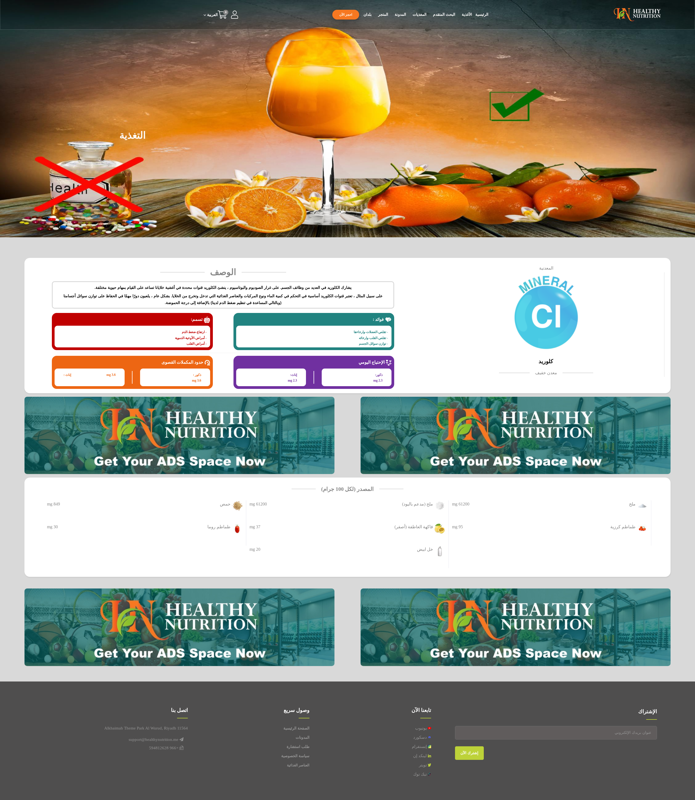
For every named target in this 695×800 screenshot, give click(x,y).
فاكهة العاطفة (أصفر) (413, 526)
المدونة (400, 14)
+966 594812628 (163, 748)
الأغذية (467, 14)
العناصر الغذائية (298, 765)
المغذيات (420, 14)
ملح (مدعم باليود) (417, 504)
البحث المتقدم (444, 14)
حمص (225, 504)
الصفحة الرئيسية (296, 728)
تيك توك (420, 774)
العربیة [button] (212, 15)
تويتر (423, 765)
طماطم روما (218, 526)
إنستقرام (420, 746)
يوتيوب (421, 728)
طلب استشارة (298, 747)
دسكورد (420, 737)
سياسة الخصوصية (295, 756)
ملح (632, 504)
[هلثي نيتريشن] (637, 14)
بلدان (368, 14)
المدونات (302, 737)
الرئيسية (481, 14)
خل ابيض (425, 549)
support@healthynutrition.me (153, 739)
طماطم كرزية (623, 526)
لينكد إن (420, 756)
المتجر (383, 14)
